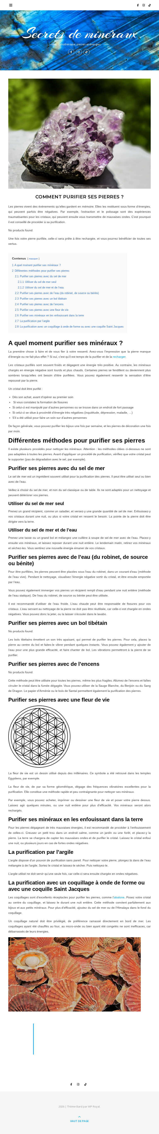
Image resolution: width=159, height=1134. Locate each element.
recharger (119, 356)
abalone (119, 897)
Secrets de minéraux (79, 33)
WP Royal (94, 1106)
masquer (33, 258)
